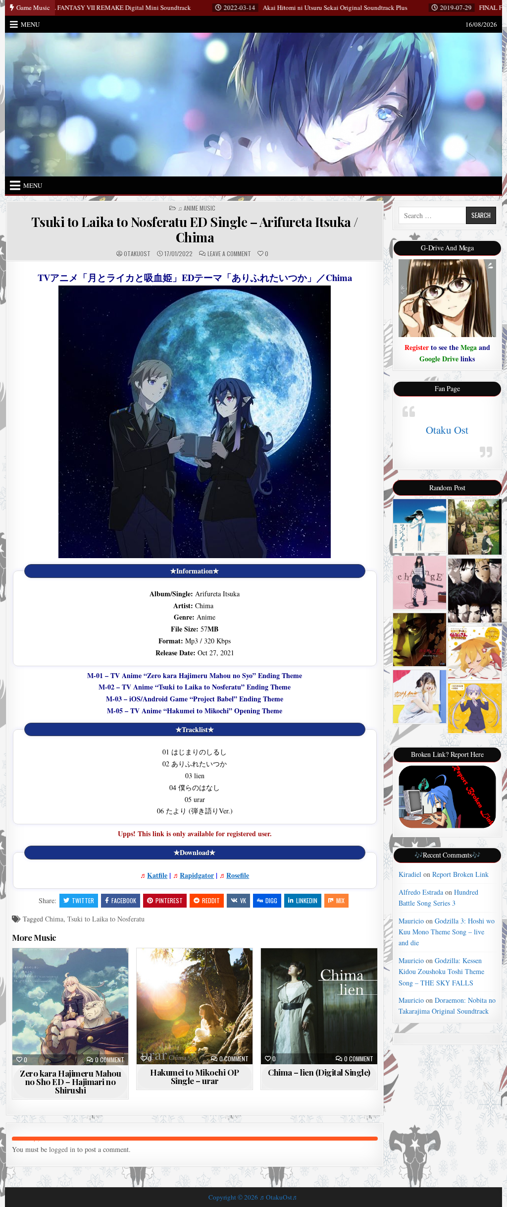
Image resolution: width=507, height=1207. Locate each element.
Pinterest (169, 900)
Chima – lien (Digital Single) (319, 1072)
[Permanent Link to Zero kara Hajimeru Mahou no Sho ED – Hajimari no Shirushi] (70, 1006)
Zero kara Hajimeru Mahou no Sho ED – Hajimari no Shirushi (70, 1081)
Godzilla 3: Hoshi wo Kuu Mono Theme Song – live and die (447, 932)
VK (243, 900)
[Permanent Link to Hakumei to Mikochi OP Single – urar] (195, 1006)
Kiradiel (410, 874)
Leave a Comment (229, 254)
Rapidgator (197, 875)
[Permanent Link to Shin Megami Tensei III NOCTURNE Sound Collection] (419, 639)
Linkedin (306, 900)
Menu (30, 24)
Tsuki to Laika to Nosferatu (106, 918)
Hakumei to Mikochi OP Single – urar (194, 1076)
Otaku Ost (447, 430)
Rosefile (237, 875)
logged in (62, 1149)
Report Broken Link (460, 874)
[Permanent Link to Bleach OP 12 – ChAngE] (419, 582)
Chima (54, 918)
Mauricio (411, 920)
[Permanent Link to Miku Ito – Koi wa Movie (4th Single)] (419, 696)
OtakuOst (137, 254)
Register (417, 347)
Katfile (157, 875)
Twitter (83, 900)
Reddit (211, 900)
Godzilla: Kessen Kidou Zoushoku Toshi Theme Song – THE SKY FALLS (441, 971)
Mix (340, 900)
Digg (271, 900)
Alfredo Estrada (421, 892)
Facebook (123, 900)
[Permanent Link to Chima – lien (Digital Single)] (319, 1006)
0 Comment (109, 1060)
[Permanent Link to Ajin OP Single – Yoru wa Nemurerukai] (474, 590)
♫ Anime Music (196, 208)
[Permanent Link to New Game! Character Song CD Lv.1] (474, 708)
